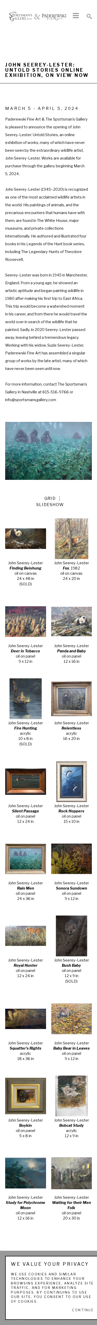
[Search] (89, 16)
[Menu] (76, 15)
